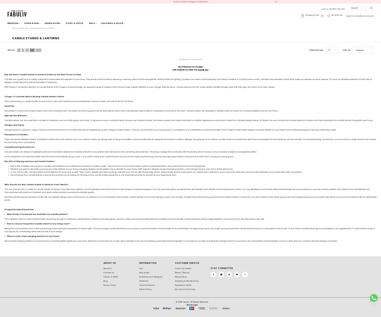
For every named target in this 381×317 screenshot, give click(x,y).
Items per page (316, 50)
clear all (203, 69)
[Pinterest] (229, 274)
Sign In (349, 16)
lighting (70, 241)
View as (11, 50)
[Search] (362, 8)
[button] (19, 50)
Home (15, 28)
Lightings (23, 28)
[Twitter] (245, 274)
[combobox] (359, 8)
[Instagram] (221, 274)
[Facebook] (213, 274)
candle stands (46, 87)
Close (276, 2)
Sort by (346, 50)
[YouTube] (237, 274)
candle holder (31, 101)
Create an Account (365, 16)
